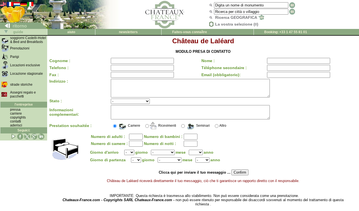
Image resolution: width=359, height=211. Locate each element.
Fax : (54, 74)
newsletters (128, 32)
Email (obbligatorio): (221, 74)
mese (181, 152)
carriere (16, 113)
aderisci (16, 125)
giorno (141, 152)
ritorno (19, 26)
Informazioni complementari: (64, 112)
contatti (15, 121)
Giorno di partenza (109, 160)
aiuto (71, 32)
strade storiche (21, 85)
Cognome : (59, 60)
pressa (15, 110)
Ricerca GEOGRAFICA (236, 17)
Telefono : (59, 67)
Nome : (208, 60)
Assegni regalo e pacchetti (23, 94)
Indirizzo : (58, 81)
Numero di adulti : (108, 136)
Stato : (55, 101)
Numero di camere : (109, 143)
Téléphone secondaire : (224, 67)
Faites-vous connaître (189, 32)
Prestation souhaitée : (70, 125)
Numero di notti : (160, 143)
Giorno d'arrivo (104, 152)
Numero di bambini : (163, 136)
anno (208, 152)
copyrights (18, 117)
